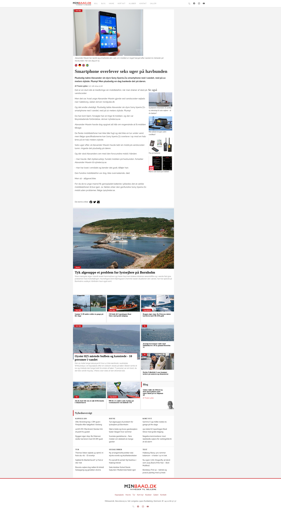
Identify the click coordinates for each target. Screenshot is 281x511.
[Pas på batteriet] (160, 145)
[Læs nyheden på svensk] (87, 65)
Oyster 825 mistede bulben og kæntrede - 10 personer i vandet (103, 357)
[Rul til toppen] (277, 507)
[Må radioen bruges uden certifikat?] (160, 123)
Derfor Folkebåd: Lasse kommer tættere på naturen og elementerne (155, 373)
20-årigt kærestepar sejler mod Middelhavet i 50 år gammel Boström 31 (156, 345)
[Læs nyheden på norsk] (83, 65)
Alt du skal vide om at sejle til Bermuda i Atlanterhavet (89, 401)
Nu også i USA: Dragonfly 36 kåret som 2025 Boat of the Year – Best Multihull (156, 463)
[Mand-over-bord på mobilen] (160, 163)
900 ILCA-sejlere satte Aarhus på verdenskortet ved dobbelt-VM (121, 401)
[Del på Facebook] (91, 202)
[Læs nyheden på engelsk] (76, 65)
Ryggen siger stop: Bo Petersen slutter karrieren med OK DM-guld (157, 315)
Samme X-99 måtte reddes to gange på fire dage (89, 315)
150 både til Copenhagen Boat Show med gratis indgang (120, 315)
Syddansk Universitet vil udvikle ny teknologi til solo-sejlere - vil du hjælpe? (160, 110)
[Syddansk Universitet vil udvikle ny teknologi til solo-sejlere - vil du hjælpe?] (160, 99)
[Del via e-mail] (98, 202)
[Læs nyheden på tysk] (79, 65)
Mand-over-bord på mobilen (159, 171)
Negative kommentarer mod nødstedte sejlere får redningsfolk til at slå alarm (157, 439)
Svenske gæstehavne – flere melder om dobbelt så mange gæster (121, 439)
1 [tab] (123, 56)
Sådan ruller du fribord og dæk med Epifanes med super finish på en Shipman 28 (153, 392)
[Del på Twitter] (94, 202)
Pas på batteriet (154, 153)
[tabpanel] (123, 35)
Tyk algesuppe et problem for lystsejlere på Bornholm (115, 272)
